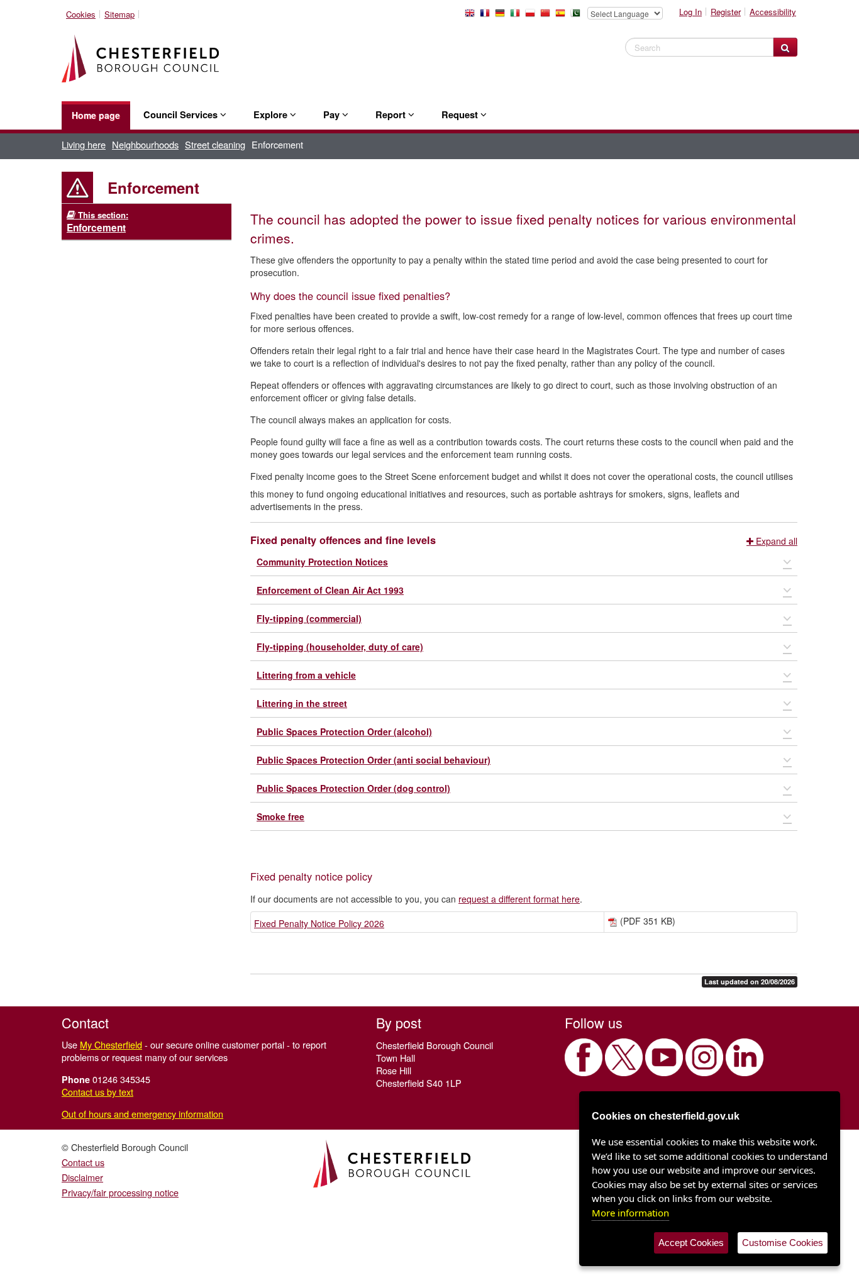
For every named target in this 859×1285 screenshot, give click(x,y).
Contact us (83, 1162)
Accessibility (773, 12)
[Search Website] (785, 47)
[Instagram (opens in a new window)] (704, 1057)
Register (726, 12)
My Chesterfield (111, 1044)
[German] (502, 16)
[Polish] (532, 16)
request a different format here (519, 899)
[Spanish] (562, 16)
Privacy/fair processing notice (120, 1192)
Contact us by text (97, 1091)
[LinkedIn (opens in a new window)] (744, 1057)
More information (630, 1212)
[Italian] (517, 16)
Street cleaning (215, 144)
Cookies (81, 14)
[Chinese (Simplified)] (547, 16)
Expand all (775, 541)
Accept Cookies (691, 1242)
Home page (96, 115)
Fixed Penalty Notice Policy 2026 (319, 923)
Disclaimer (82, 1177)
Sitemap (119, 14)
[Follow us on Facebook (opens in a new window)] (583, 1057)
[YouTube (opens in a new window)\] (664, 1057)
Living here (84, 144)
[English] (472, 16)
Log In (690, 12)
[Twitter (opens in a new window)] (624, 1057)
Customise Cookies (782, 1242)
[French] (487, 16)
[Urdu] (577, 16)
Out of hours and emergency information (142, 1113)
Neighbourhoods (145, 144)
